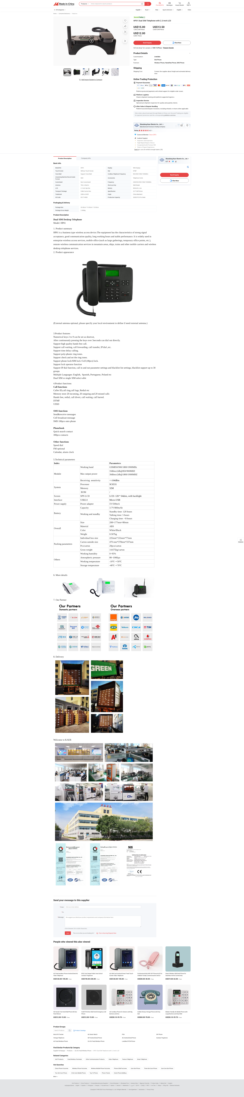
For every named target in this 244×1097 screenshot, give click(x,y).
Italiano (112, 1085)
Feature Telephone (127, 1059)
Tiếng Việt (165, 1085)
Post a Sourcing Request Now (106, 933)
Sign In (136, 149)
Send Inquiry (147, 43)
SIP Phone (159, 1034)
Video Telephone (113, 1059)
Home (55, 13)
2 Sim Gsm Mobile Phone (78, 1073)
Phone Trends (106, 1073)
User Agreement (133, 1089)
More (55, 1076)
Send (67, 933)
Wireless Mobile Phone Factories (100, 1068)
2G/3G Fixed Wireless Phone (96, 1041)
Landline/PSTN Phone (128, 1041)
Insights (170, 1083)
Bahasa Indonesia (174, 1085)
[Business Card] (188, 167)
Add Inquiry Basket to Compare (91, 80)
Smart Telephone (142, 1059)
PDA (123, 1034)
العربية (132, 1085)
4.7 (167, 161)
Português (90, 1085)
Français (97, 1085)
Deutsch (118, 1085)
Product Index (155, 1083)
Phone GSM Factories (120, 1068)
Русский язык (105, 1085)
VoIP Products (59, 1059)
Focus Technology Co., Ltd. (110, 1089)
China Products (85, 1083)
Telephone (74, 13)
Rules (189, 10)
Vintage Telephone (58, 1038)
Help (156, 10)
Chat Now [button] (178, 43)
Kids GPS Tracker (58, 1034)
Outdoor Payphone (162, 1038)
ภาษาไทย (153, 1085)
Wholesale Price (125, 1083)
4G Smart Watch (92, 1034)
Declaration (142, 1089)
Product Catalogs (80, 1030)
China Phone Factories (61, 1068)
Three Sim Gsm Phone (150, 1068)
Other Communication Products (95, 1059)
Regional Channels (144, 1083)
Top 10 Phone (94, 1073)
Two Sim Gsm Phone (61, 1073)
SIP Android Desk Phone (95, 1038)
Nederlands (126, 1085)
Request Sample (168, 48)
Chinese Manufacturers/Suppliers (99, 1083)
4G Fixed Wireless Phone (60, 1041)
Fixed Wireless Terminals (74, 1059)
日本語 (143, 1085)
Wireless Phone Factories (79, 1068)
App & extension (167, 10)
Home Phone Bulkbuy (120, 1073)
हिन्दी (148, 1085)
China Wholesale (114, 1083)
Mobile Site (163, 1083)
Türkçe (159, 1085)
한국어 (137, 1085)
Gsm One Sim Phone (167, 1068)
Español (83, 1085)
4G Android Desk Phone (129, 1038)
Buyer (147, 10)
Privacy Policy (150, 1089)
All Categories (60, 10)
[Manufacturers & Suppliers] (63, 4)
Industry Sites (134, 1083)
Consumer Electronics (64, 13)
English (77, 1085)
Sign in (189, 5)
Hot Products (75, 1083)
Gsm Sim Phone (135, 1068)
